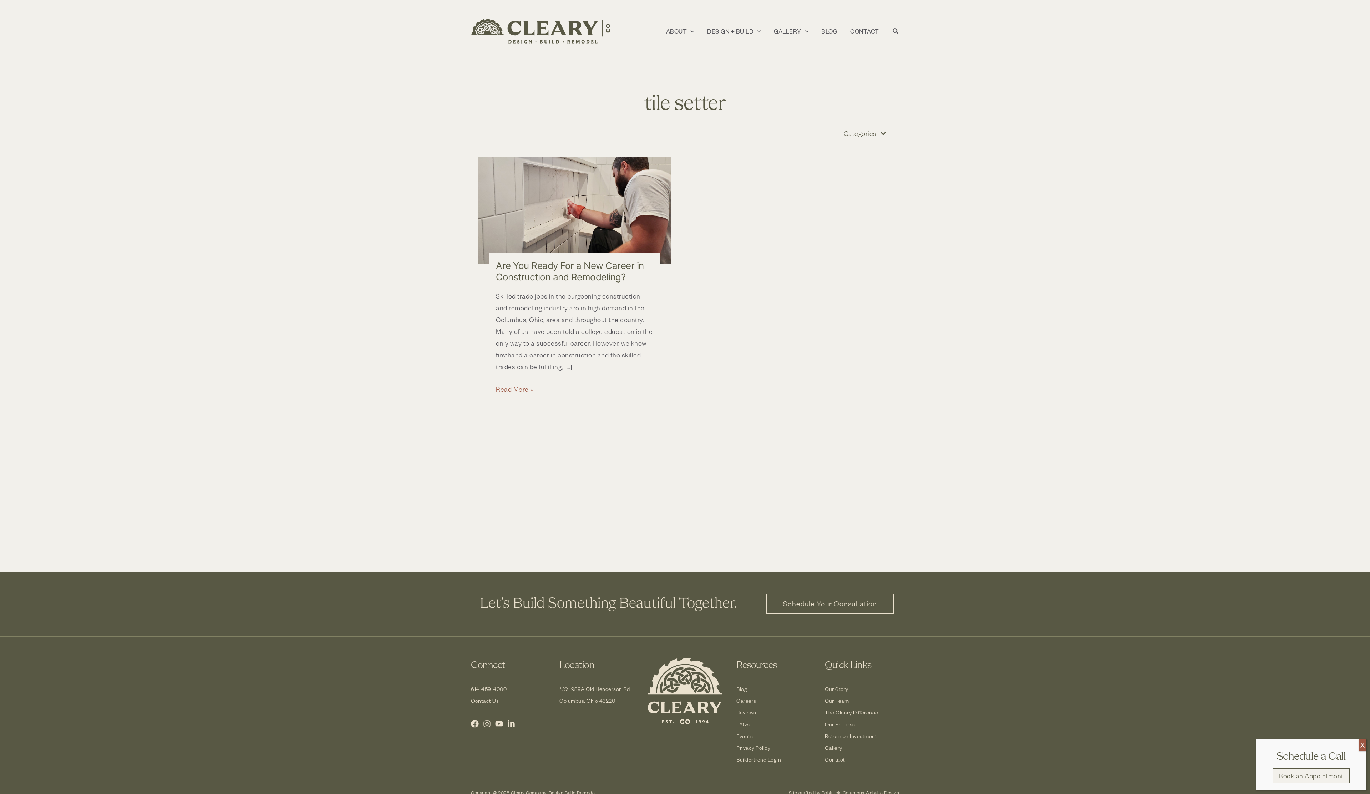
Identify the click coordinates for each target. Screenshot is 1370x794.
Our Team (837, 700)
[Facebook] (475, 724)
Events (744, 736)
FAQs (743, 724)
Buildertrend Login (758, 759)
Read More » (514, 390)
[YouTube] (499, 724)
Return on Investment (851, 736)
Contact (835, 759)
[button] (690, 31)
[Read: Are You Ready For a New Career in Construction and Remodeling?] (574, 210)
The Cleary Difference (851, 712)
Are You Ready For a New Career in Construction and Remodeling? (570, 271)
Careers (746, 700)
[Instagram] (487, 724)
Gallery (833, 747)
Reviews (746, 712)
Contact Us (485, 700)
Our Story (836, 689)
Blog (741, 689)
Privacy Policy (753, 747)
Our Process (840, 724)
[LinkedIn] (511, 724)
